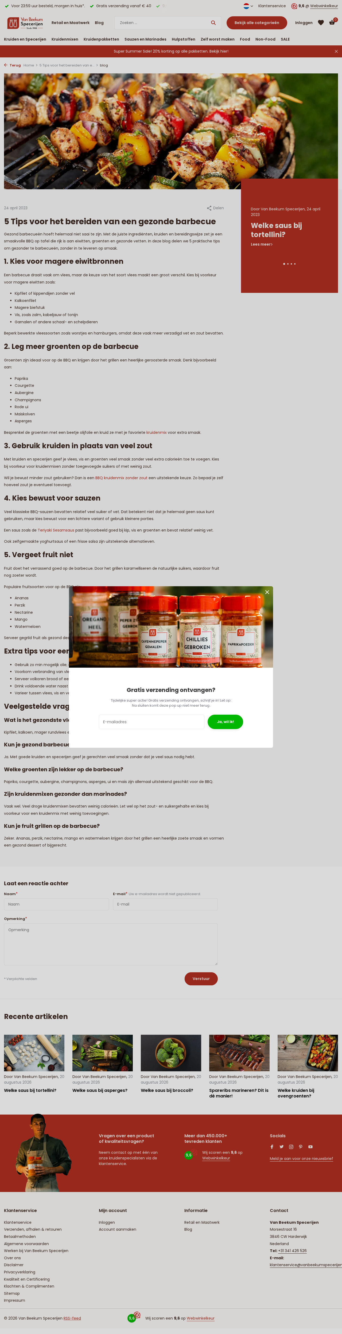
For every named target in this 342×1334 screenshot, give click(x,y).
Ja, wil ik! (225, 721)
